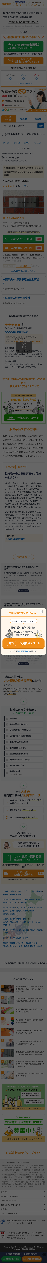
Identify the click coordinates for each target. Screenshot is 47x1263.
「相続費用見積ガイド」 (23, 651)
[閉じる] (41, 611)
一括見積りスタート (24, 643)
